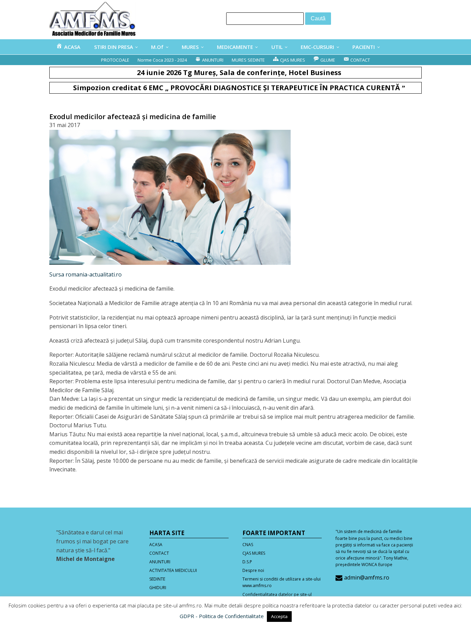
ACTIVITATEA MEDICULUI (173, 570)
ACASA (155, 544)
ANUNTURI (159, 562)
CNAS (247, 544)
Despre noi (253, 570)
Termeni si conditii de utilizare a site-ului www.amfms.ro (281, 582)
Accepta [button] (279, 616)
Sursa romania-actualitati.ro (85, 274)
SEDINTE (157, 579)
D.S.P (247, 562)
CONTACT (159, 553)
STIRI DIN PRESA (113, 46)
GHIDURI (157, 588)
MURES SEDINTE (248, 60)
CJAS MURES (253, 553)
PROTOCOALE (115, 60)
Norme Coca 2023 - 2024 (162, 60)
